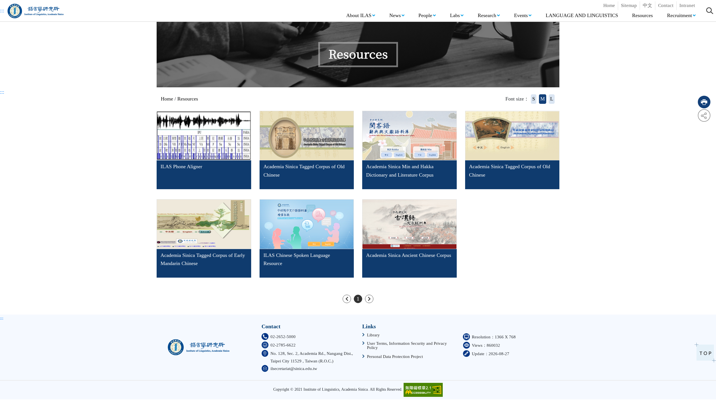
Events (521, 15)
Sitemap (629, 5)
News (395, 15)
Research (487, 15)
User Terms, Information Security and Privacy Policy (407, 345)
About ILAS (358, 15)
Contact (665, 5)
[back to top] (705, 352)
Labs (455, 15)
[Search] (709, 10)
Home (609, 5)
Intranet (687, 5)
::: (2, 10)
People (425, 15)
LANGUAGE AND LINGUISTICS (582, 15)
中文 (647, 5)
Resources (642, 15)
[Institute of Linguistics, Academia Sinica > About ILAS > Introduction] (199, 345)
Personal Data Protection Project (395, 357)
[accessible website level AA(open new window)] (423, 390)
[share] (704, 115)
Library (373, 335)
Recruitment (679, 15)
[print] (704, 102)
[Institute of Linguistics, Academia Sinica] (35, 10)
